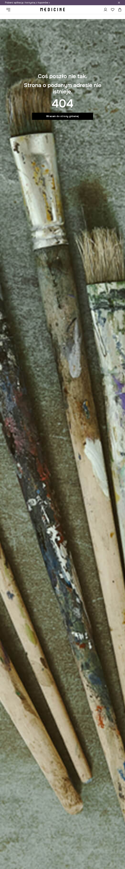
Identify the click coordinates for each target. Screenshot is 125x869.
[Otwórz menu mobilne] (9, 10)
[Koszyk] (119, 9)
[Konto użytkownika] (105, 9)
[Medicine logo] (52, 9)
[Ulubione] (112, 9)
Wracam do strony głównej (62, 116)
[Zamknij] (119, 2)
